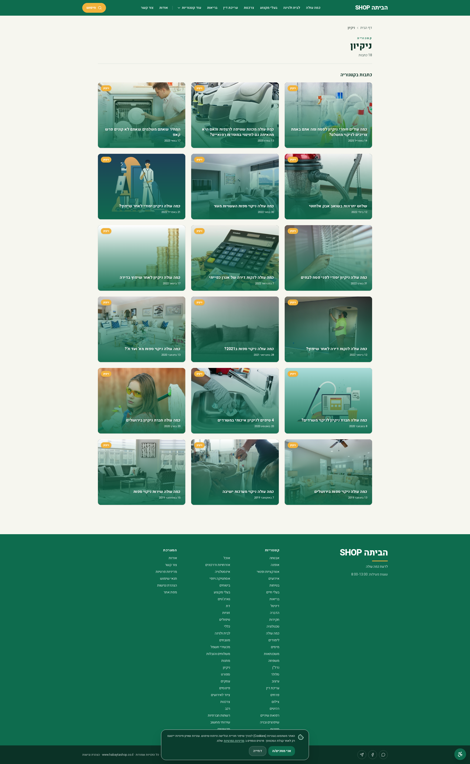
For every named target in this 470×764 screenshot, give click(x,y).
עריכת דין (230, 7)
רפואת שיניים (269, 715)
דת (228, 606)
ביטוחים (225, 585)
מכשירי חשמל (220, 647)
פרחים (274, 695)
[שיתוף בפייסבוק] (372, 754)
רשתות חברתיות (219, 715)
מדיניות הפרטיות (234, 741)
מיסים (275, 647)
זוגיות (226, 612)
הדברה (274, 612)
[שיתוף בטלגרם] (361, 754)
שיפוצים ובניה (269, 722)
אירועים (274, 578)
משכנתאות (271, 653)
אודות (163, 7)
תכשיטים (224, 729)
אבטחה (274, 558)
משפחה (273, 660)
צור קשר (147, 7)
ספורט (225, 674)
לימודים (274, 640)
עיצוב (275, 681)
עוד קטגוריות (191, 7)
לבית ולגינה (291, 7)
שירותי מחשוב (220, 722)
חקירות (274, 619)
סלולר (275, 674)
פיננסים (224, 688)
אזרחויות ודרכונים (217, 564)
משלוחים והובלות (218, 653)
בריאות (212, 7)
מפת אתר (170, 592)
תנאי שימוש (168, 578)
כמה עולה (313, 7)
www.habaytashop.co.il (117, 755)
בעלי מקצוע (268, 7)
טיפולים (224, 619)
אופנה (275, 564)
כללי (227, 626)
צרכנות (249, 7)
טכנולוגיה (273, 626)
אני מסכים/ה (281, 750)
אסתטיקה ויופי (220, 578)
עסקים (225, 681)
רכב (227, 708)
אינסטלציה (222, 571)
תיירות (274, 729)
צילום (275, 701)
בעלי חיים (272, 592)
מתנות (225, 660)
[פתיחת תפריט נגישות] (460, 754)
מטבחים (224, 640)
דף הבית (366, 27)
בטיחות (274, 585)
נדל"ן (275, 667)
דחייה (257, 750)
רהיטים (274, 708)
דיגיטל (274, 606)
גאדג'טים (224, 599)
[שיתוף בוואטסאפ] (383, 754)
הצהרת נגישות (167, 585)
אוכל (226, 558)
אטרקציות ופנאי (268, 571)
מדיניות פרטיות (166, 571)
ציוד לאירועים (220, 695)
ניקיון (226, 667)
